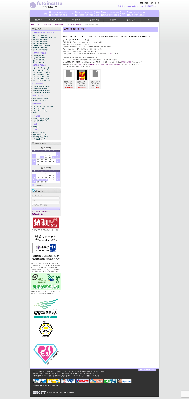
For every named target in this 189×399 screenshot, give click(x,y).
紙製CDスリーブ (38, 96)
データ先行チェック (39, 139)
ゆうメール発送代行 (39, 133)
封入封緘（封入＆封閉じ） (41, 137)
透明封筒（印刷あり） (40, 53)
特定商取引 (55, 373)
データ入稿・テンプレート (57, 20)
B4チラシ (36, 113)
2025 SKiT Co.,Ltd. (58, 392)
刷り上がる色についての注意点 (90, 376)
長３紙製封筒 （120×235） (42, 92)
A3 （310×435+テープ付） (41, 80)
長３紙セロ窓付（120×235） (42, 90)
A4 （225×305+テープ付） (41, 70)
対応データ (67, 371)
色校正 (35, 124)
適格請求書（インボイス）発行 (90, 371)
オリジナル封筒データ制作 (41, 119)
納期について (76, 20)
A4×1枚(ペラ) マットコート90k (43, 106)
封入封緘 (78, 64)
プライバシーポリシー (66, 373)
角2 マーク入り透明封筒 (40, 41)
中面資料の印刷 (126, 62)
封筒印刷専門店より (60, 376)
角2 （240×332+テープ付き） (42, 72)
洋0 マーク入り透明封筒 (40, 43)
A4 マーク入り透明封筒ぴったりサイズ (44, 37)
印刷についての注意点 (74, 376)
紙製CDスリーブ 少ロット (41, 98)
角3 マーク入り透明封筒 (40, 50)
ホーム (35, 371)
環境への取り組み (45, 373)
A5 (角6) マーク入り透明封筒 (41, 45)
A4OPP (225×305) (38, 56)
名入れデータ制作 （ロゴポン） (42, 121)
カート (150, 20)
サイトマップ (78, 373)
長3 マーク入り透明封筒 (40, 39)
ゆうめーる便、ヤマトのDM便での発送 (108, 64)
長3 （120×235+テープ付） (42, 68)
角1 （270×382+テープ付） (42, 76)
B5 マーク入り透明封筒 (40, 48)
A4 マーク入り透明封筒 (40, 35)
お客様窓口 (42, 371)
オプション (36, 130)
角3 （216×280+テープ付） (42, 78)
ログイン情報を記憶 (40, 205)
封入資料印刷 (37, 104)
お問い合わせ (131, 20)
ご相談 (110, 54)
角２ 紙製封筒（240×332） (41, 88)
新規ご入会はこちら (38, 214)
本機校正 (36, 127)
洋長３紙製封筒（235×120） (42, 86)
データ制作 (36, 116)
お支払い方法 (94, 20)
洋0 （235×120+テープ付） (42, 74)
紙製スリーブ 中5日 (39, 101)
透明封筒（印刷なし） (40, 65)
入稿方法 (59, 371)
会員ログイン (39, 20)
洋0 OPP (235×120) (39, 62)
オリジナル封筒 (38, 83)
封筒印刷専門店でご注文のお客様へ (42, 376)
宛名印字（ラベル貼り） (40, 135)
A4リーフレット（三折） (40, 111)
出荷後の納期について (90, 373)
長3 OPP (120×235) (39, 58)
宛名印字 (91, 64)
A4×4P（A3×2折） (39, 109)
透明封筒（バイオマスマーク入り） (43, 32)
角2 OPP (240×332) (39, 60)
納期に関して (50, 371)
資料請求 (113, 20)
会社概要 (35, 373)
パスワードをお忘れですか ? (41, 212)
